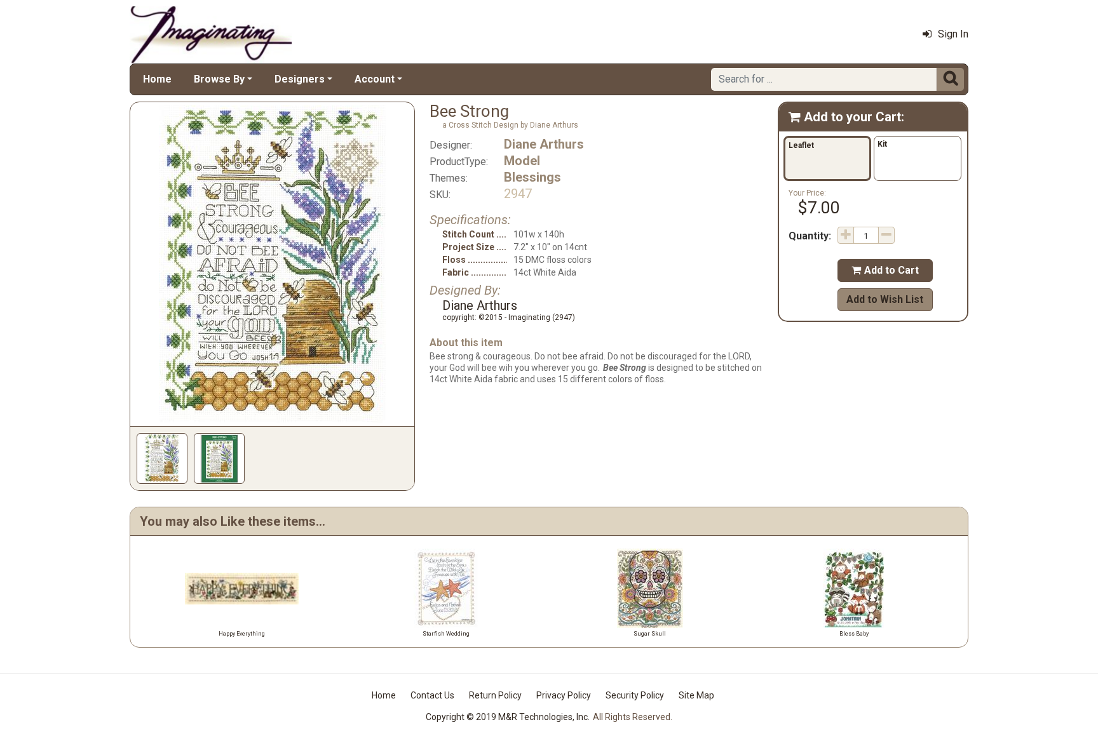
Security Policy (635, 695)
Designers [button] (299, 79)
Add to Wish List (884, 299)
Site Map (696, 695)
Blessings (532, 177)
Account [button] (375, 79)
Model (522, 160)
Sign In (953, 34)
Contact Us (432, 695)
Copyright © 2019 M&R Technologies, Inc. (508, 717)
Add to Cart (885, 270)
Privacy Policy (563, 695)
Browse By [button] (219, 79)
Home (157, 79)
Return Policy (495, 695)
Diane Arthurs (544, 144)
